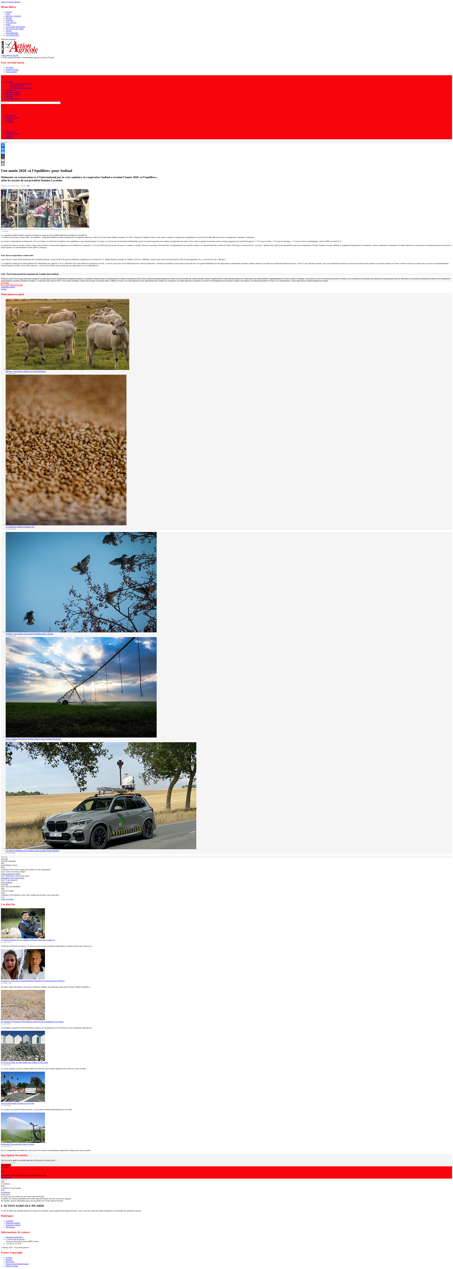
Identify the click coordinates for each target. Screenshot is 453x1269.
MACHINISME (12, 33)
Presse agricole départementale (17, 1264)
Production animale (13, 92)
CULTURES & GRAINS (15, 27)
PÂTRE (9, 18)
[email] (226, 160)
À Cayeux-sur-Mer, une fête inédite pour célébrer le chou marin (24, 1063)
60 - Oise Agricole (17, 86)
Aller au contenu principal (10, 2)
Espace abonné (11, 72)
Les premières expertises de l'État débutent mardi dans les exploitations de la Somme (32, 1022)
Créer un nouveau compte (10, 874)
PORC (8, 25)
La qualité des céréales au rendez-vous (20, 527)
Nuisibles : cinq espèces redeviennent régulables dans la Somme (29, 634)
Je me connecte (6, 882)
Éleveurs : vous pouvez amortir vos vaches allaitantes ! (26, 371)
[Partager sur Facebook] (226, 153)
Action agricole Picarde (9, 55)
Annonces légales (12, 70)
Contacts (9, 120)
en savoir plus (6, 1177)
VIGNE (9, 31)
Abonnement (10, 115)
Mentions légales (12, 1266)
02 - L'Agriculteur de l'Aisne (21, 84)
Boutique (9, 1260)
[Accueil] (19, 53)
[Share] (226, 145)
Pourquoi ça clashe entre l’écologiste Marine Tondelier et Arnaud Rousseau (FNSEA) (33, 981)
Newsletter (10, 122)
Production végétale (13, 94)
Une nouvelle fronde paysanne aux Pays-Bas (17, 1103)
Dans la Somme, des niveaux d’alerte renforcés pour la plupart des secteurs (33, 739)
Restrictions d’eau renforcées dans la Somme (17, 1144)
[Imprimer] (226, 164)
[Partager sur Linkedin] (226, 149)
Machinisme (10, 90)
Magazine (9, 96)
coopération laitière (8, 287)
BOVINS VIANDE (13, 16)
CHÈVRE (9, 20)
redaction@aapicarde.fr (14, 1237)
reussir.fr (9, 12)
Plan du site (10, 1262)
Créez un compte (7, 899)
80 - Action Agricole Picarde (21, 88)
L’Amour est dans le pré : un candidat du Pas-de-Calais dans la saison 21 (28, 940)
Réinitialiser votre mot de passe (12, 878)
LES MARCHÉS (12, 35)
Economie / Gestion (13, 99)
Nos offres (9, 68)
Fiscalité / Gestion (12, 118)
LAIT (8, 14)
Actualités (9, 82)
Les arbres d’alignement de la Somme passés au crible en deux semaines (32, 851)
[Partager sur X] (226, 156)
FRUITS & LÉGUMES (15, 29)
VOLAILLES (11, 23)
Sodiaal (3, 289)
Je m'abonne (5, 1192)
